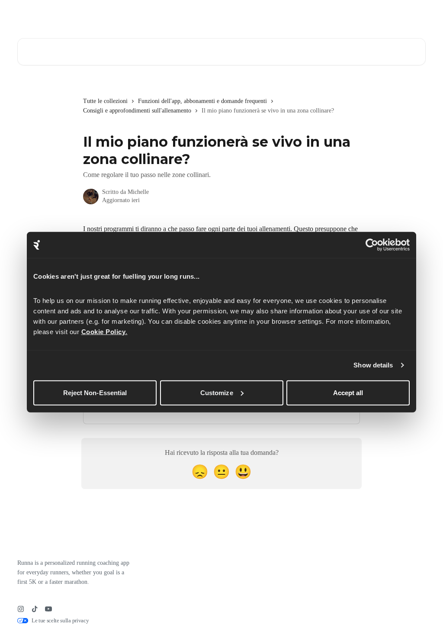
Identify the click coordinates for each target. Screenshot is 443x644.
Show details (373, 365)
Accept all (348, 392)
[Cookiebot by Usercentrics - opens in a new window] (372, 244)
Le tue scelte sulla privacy (60, 620)
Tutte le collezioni (105, 101)
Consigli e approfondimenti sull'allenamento (137, 110)
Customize (216, 392)
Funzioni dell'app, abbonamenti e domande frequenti (202, 101)
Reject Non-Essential (95, 392)
